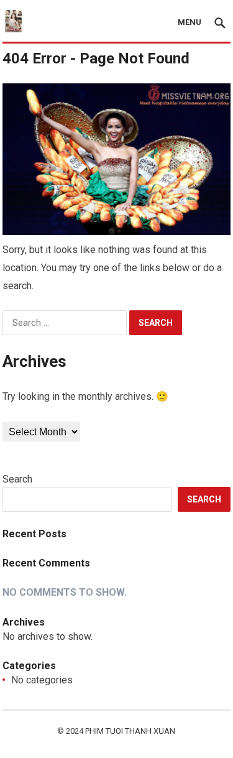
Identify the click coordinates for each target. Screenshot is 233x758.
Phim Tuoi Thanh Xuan (130, 731)
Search (17, 479)
